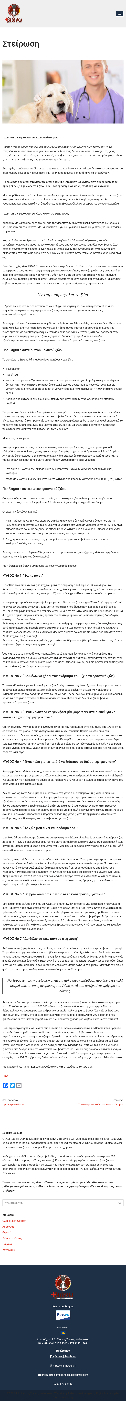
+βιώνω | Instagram (64, 1365)
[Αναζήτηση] (120, 1202)
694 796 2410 (64, 1383)
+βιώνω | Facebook (64, 1356)
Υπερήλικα (8, 1250)
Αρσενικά (8, 1226)
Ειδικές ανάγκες (12, 1238)
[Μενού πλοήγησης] (120, 14)
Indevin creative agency (81, 1393)
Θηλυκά (6, 1232)
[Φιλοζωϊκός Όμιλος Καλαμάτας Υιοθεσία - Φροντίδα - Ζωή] (13, 13)
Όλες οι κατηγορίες (14, 1220)
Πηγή (5, 1075)
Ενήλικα (7, 1244)
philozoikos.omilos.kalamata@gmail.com (64, 1374)
